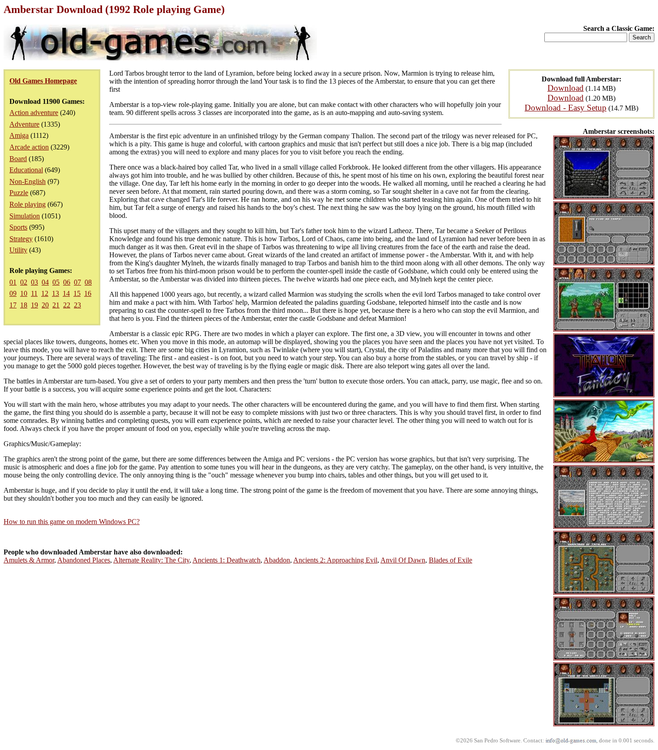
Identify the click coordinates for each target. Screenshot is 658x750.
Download (565, 88)
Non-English (27, 181)
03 (34, 282)
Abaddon (277, 560)
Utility (18, 250)
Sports (18, 227)
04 (45, 282)
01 (13, 282)
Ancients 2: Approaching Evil (335, 560)
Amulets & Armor (29, 560)
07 (77, 282)
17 (13, 305)
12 (44, 293)
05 (56, 282)
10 (23, 293)
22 (66, 305)
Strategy (21, 239)
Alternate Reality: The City (151, 560)
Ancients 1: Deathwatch (226, 560)
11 (34, 293)
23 (77, 305)
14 (66, 293)
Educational (26, 170)
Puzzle (18, 192)
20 (45, 305)
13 (55, 293)
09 (13, 293)
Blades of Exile (450, 560)
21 (56, 305)
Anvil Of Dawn (402, 560)
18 (23, 305)
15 (77, 293)
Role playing (27, 204)
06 (66, 282)
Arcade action (29, 147)
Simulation (24, 216)
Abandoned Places (83, 560)
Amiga (19, 135)
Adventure (24, 124)
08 (88, 282)
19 (34, 305)
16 (87, 293)
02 (23, 282)
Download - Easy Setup (566, 107)
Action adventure (33, 112)
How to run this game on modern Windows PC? (72, 521)
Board (18, 158)
